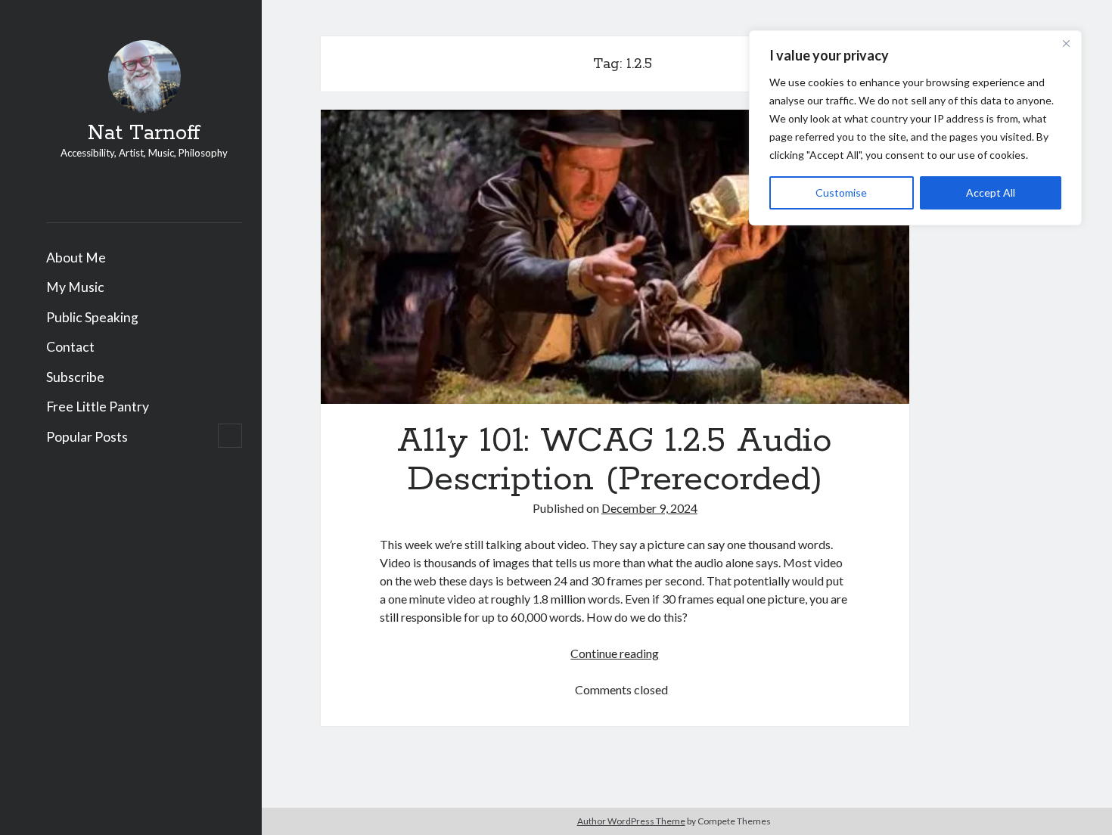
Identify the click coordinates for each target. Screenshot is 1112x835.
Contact (70, 347)
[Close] (1066, 43)
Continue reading (614, 653)
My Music (75, 287)
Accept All (990, 192)
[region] (915, 127)
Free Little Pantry (97, 406)
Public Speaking (92, 317)
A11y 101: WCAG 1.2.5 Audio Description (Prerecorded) (615, 257)
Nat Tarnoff (144, 133)
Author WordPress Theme (631, 821)
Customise (841, 192)
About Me (76, 257)
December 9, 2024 (649, 508)
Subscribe (75, 377)
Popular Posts (87, 437)
